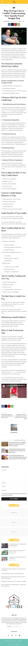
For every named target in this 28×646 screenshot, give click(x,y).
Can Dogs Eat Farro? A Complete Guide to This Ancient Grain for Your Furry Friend (17, 444)
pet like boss (7, 21)
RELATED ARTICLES (8, 440)
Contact (15, 640)
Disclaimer (20, 640)
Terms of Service (10, 641)
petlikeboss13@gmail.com (16, 626)
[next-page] (4, 462)
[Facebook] (9, 24)
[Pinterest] (15, 24)
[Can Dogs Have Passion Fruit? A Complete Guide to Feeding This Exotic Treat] (4, 450)
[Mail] (12, 635)
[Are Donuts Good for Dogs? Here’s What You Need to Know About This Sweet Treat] (4, 558)
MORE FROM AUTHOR (19, 440)
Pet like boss (13, 372)
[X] (12, 24)
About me (7, 640)
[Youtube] (19, 635)
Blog (11, 640)
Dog (6, 5)
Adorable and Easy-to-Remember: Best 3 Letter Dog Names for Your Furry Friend (21, 416)
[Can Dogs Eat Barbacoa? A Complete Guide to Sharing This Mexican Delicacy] (4, 545)
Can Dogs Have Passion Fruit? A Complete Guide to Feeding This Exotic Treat (17, 450)
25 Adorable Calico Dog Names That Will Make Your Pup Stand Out (7, 416)
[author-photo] (14, 430)
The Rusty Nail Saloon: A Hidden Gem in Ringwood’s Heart (12, 573)
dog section (8, 111)
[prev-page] (2, 462)
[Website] (15, 635)
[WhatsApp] (18, 24)
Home (2, 5)
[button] (2, 2)
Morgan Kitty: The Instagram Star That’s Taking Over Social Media (13, 581)
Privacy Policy (18, 641)
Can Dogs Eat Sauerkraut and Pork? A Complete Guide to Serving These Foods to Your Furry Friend (18, 457)
